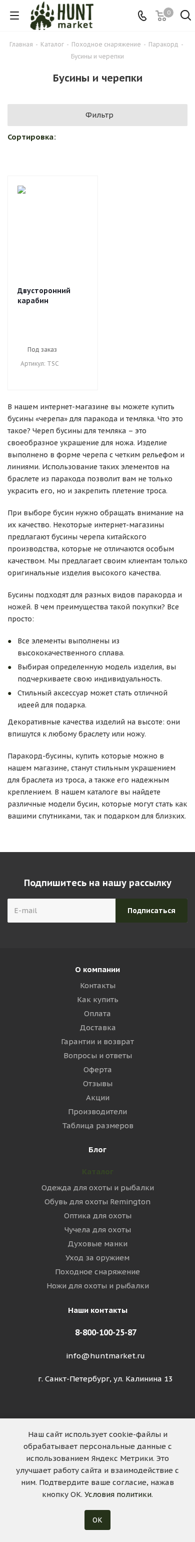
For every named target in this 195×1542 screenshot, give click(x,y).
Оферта (98, 1069)
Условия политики (118, 1494)
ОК (97, 1519)
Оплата (97, 1013)
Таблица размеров (98, 1125)
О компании (97, 969)
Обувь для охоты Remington (97, 1201)
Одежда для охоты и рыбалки (98, 1187)
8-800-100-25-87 (105, 1332)
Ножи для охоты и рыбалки (97, 1285)
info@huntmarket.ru (105, 1355)
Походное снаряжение (97, 1271)
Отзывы (97, 1083)
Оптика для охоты (98, 1215)
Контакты (98, 985)
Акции (98, 1097)
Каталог (98, 1171)
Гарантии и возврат (97, 1041)
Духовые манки (98, 1243)
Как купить (97, 999)
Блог (97, 1149)
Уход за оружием (98, 1257)
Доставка (98, 1027)
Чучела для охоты (97, 1229)
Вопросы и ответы (98, 1055)
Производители (97, 1111)
